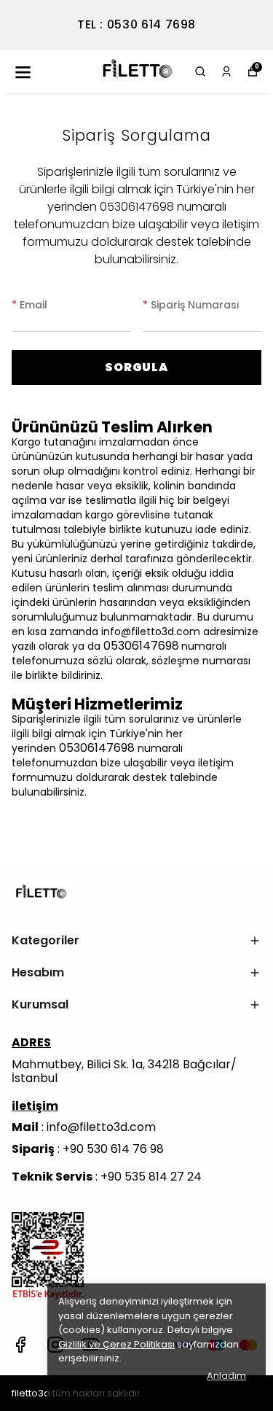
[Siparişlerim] (226, 71)
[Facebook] (20, 1344)
